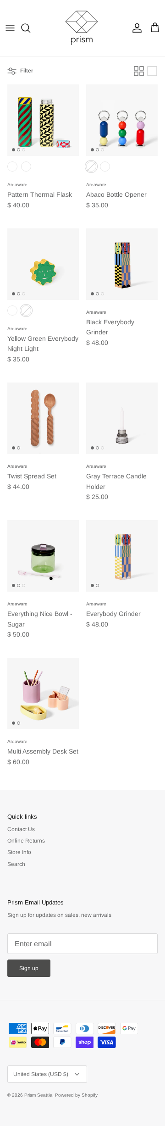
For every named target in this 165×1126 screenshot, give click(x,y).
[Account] (135, 28)
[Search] (30, 28)
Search (16, 864)
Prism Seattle (38, 1095)
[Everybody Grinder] (122, 556)
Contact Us (21, 829)
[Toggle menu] (10, 28)
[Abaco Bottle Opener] (122, 120)
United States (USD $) (40, 1074)
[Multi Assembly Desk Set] (43, 693)
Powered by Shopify (76, 1095)
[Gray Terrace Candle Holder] (122, 418)
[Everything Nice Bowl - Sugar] (43, 556)
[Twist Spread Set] (43, 418)
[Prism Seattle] (82, 28)
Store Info (19, 852)
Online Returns (26, 841)
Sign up (28, 968)
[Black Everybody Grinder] (122, 264)
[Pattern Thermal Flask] (43, 120)
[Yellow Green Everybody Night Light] (43, 264)
